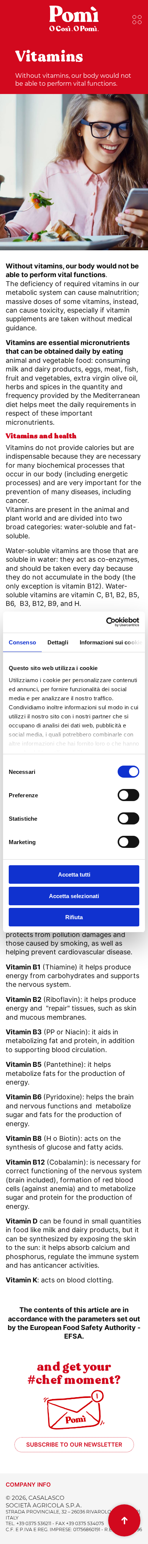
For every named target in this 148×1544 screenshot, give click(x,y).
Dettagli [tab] (57, 642)
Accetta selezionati (74, 896)
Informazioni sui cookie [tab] (111, 642)
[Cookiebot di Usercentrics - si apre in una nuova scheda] (106, 622)
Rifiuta (74, 917)
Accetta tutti (74, 874)
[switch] (128, 795)
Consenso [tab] (22, 642)
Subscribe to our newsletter (74, 1444)
